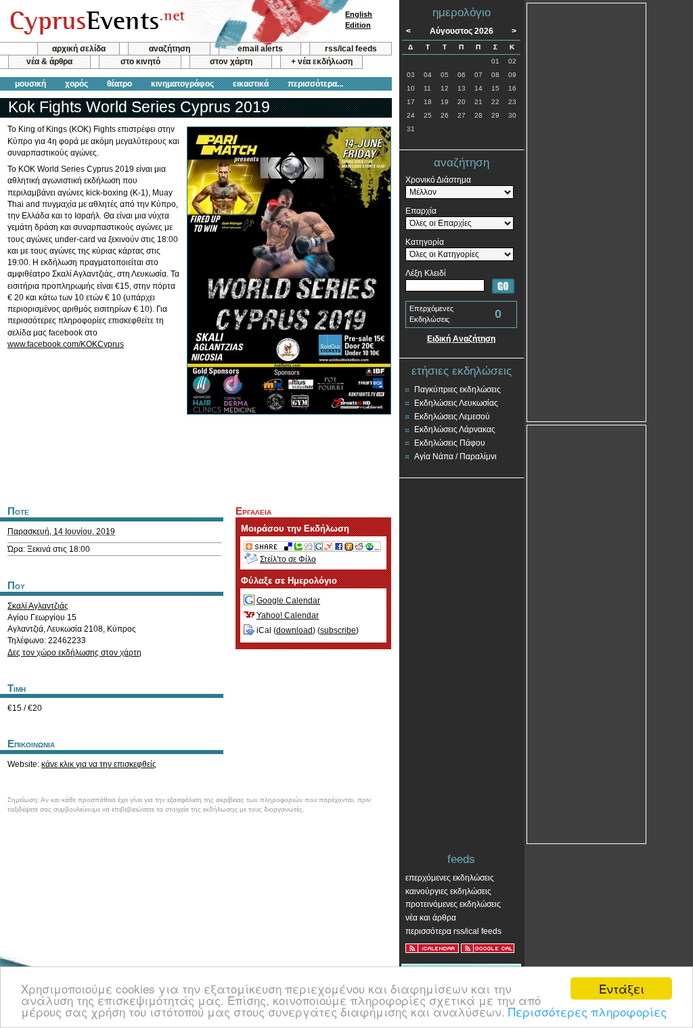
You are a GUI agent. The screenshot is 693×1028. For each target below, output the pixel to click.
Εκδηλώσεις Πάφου (449, 443)
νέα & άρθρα (49, 61)
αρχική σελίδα (79, 48)
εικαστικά (251, 84)
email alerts (260, 48)
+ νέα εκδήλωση (322, 61)
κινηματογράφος (182, 84)
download (294, 630)
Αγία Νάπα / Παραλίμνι (455, 456)
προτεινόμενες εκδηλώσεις (453, 904)
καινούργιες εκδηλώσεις (448, 891)
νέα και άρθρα (430, 917)
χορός (76, 84)
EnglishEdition (358, 19)
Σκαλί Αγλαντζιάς (37, 606)
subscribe (338, 630)
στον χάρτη (231, 61)
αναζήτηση (169, 48)
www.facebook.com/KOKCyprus (65, 344)
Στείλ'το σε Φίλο (288, 559)
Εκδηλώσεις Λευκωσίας (456, 403)
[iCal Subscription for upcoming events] (432, 948)
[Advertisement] (195, 458)
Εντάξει (621, 988)
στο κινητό (140, 61)
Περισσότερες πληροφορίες (587, 1011)
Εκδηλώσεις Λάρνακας (454, 429)
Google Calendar (288, 600)
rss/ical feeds (351, 48)
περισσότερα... (315, 84)
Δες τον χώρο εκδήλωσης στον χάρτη (74, 652)
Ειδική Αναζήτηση (461, 339)
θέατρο (119, 84)
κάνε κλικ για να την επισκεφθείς (98, 764)
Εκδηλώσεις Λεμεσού (452, 416)
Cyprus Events (96, 22)
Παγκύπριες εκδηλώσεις (457, 389)
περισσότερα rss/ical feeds (453, 931)
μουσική (30, 84)
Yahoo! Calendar (287, 615)
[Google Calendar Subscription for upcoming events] (487, 948)
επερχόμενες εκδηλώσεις (449, 878)
